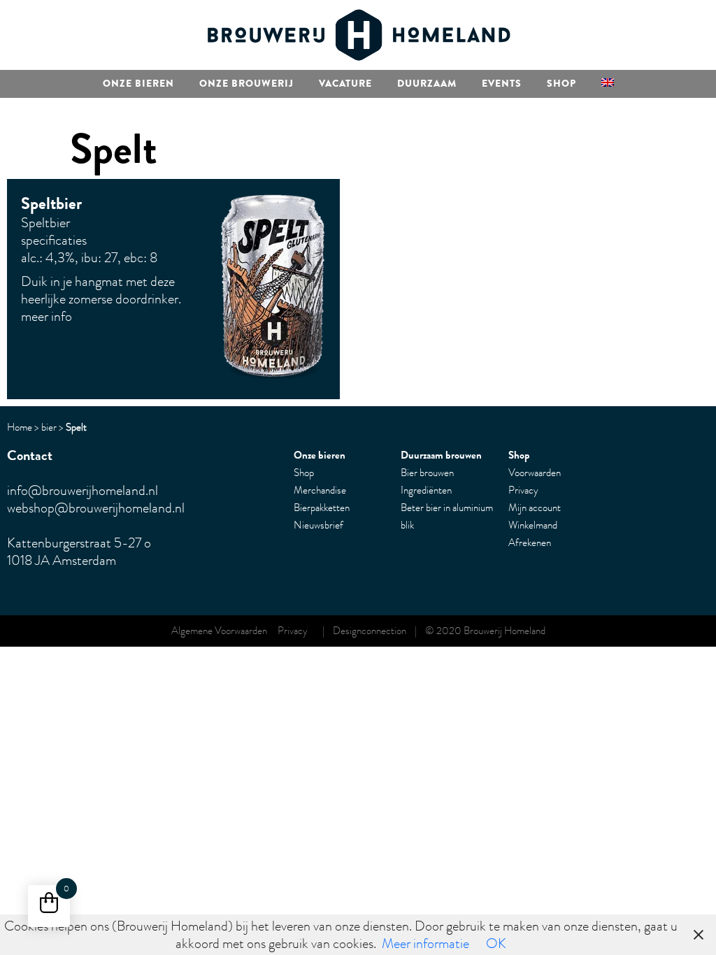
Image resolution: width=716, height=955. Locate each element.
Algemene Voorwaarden (224, 630)
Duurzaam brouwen (441, 455)
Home (19, 427)
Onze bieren (138, 83)
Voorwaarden (534, 472)
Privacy (523, 490)
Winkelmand (532, 525)
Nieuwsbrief (318, 525)
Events (502, 83)
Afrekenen (529, 542)
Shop (561, 83)
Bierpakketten (322, 507)
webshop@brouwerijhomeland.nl (96, 508)
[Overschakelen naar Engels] (607, 84)
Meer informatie (425, 943)
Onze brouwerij (246, 83)
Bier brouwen (427, 472)
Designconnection (369, 630)
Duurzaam (427, 83)
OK (496, 943)
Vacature (345, 83)
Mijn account (534, 507)
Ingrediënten (426, 490)
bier (49, 427)
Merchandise (320, 490)
